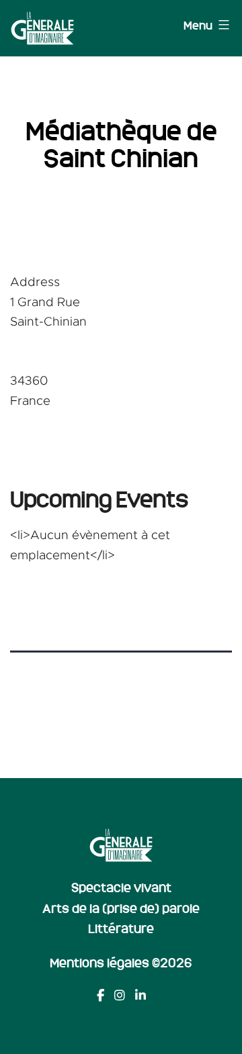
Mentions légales (99, 962)
